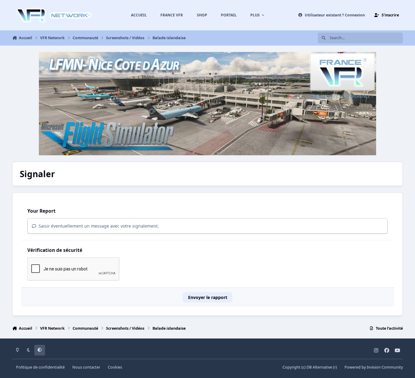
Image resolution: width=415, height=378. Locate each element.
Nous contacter (86, 367)
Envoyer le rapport (207, 297)
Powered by (374, 367)
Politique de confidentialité (40, 367)
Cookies (115, 367)
